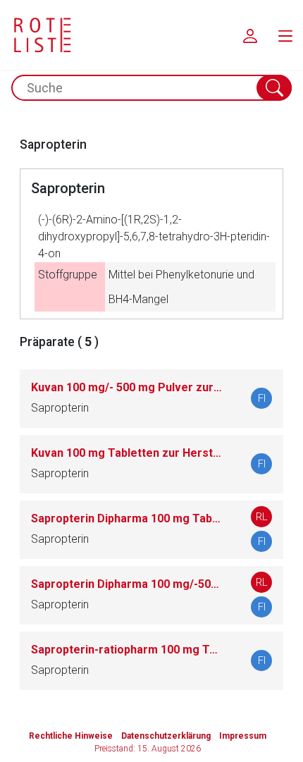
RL (262, 516)
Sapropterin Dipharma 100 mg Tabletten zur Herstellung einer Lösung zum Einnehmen (127, 518)
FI (262, 398)
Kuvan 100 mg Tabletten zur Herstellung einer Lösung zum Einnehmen (127, 453)
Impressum (242, 736)
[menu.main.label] (285, 35)
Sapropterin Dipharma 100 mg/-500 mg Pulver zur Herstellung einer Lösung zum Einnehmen (127, 584)
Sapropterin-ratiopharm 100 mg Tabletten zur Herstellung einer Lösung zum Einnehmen (127, 649)
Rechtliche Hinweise (71, 736)
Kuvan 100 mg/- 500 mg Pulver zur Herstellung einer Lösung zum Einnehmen (127, 387)
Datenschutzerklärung (166, 736)
